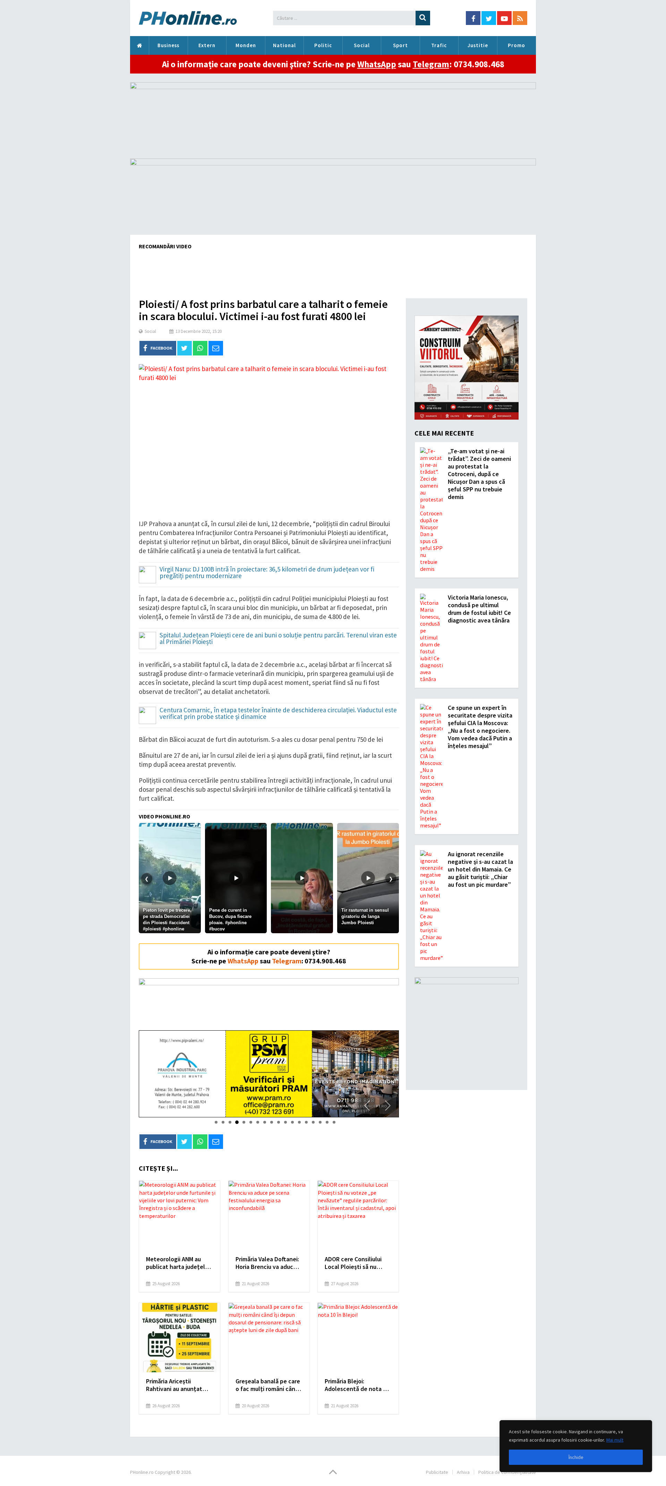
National (284, 45)
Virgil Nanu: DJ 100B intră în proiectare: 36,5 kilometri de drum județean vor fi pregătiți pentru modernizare (267, 573)
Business (168, 45)
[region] (576, 1446)
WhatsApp (376, 64)
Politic (323, 45)
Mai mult (614, 1440)
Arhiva (463, 1472)
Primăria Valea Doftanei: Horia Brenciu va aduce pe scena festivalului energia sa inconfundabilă (267, 1263)
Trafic (439, 45)
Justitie (478, 45)
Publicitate (437, 1472)
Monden (246, 45)
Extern (206, 45)
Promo (516, 45)
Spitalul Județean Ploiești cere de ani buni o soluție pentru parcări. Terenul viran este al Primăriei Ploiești (278, 639)
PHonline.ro (139, 45)
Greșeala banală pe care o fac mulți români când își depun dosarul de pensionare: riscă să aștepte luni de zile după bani (268, 1385)
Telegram (431, 64)
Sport (400, 45)
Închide (576, 1457)
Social (362, 45)
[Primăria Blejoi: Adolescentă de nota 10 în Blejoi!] (358, 1337)
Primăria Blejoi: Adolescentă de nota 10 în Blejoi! (357, 1385)
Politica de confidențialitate (507, 1472)
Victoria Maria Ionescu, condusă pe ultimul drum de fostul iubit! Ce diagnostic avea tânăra (479, 608)
